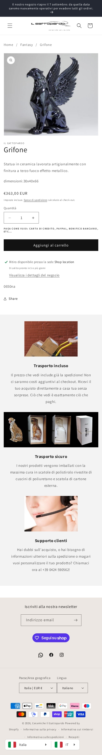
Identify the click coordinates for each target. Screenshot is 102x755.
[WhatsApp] (40, 655)
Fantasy (26, 44)
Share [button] (13, 298)
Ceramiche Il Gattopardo (48, 723)
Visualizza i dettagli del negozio (34, 275)
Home (8, 44)
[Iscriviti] (75, 620)
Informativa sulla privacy (39, 729)
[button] (9, 25)
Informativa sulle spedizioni (45, 737)
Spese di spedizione (35, 200)
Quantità (10, 208)
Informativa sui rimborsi (77, 729)
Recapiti (74, 737)
